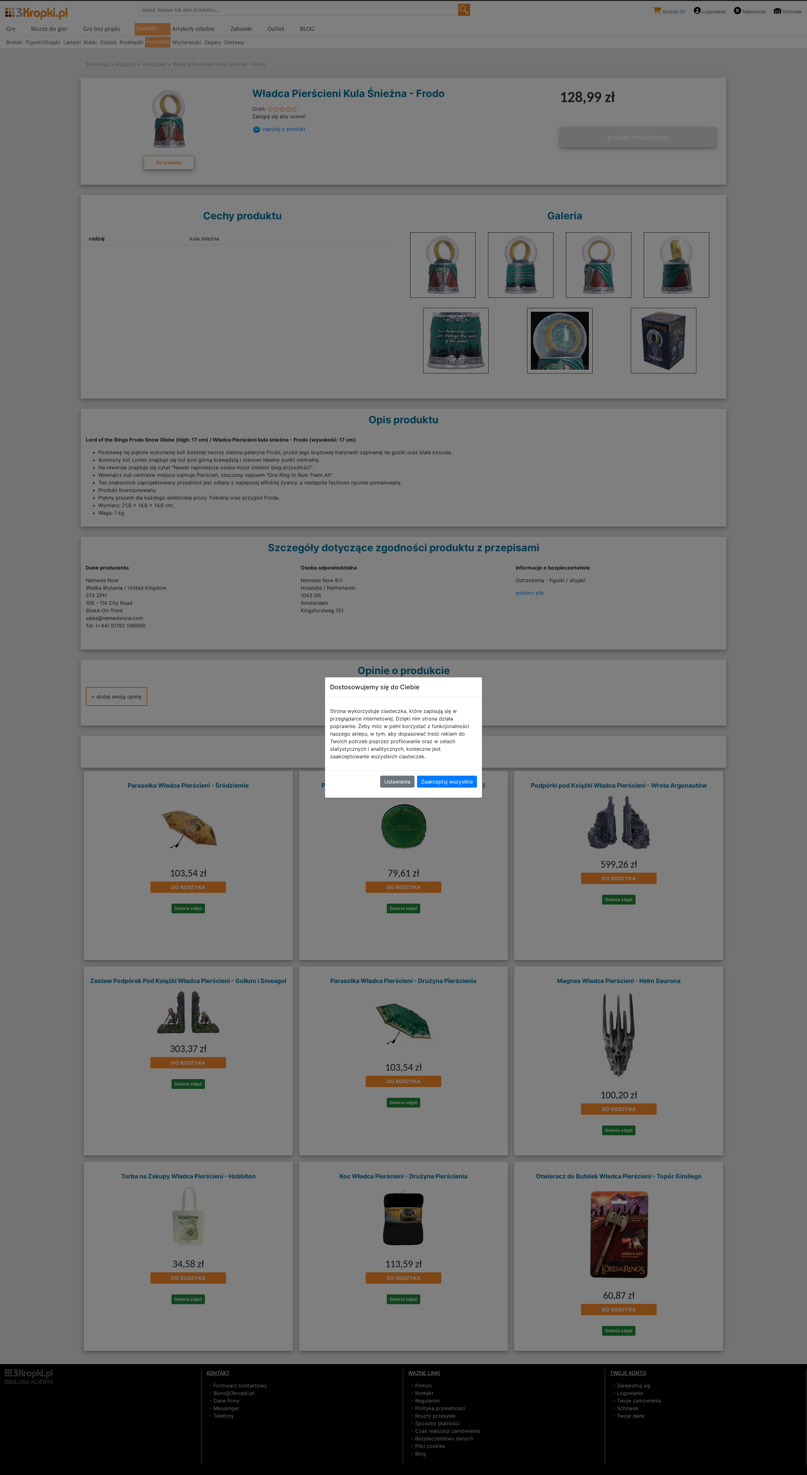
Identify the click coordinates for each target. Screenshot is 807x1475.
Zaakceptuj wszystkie (447, 781)
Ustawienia (397, 781)
